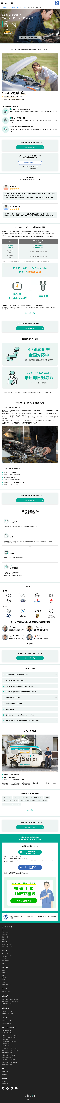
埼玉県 (3, 975)
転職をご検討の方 (6, 1004)
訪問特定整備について (7, 1064)
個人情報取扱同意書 (7, 1052)
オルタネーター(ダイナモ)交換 (10, 800)
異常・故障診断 (6, 960)
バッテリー (4, 958)
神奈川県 (4, 977)
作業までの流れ (6, 937)
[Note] (3, 1089)
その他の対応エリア (7, 984)
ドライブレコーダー (7, 956)
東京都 (3, 970)
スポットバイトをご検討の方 (9, 1001)
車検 (47, 797)
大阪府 (3, 982)
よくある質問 (5, 1071)
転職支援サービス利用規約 (8, 1059)
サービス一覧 (5, 953)
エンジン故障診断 (42, 800)
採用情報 (4, 1083)
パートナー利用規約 (7, 1033)
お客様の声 (4, 934)
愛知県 (3, 979)
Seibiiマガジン (5, 1021)
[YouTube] (16, 1089)
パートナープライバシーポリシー (10, 1048)
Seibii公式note (5, 1023)
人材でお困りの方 (6, 1011)
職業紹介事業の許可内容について (10, 1062)
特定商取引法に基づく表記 (8, 1055)
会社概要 (4, 1081)
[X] (7, 1089)
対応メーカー (5, 941)
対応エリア (4, 939)
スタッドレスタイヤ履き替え (21, 797)
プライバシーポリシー (7, 1045)
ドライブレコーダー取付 (36, 797)
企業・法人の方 (6, 992)
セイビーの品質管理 (7, 946)
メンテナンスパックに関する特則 (10, 1035)
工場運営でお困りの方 (7, 1013)
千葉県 (3, 972)
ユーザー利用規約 (6, 1030)
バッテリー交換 (7, 797)
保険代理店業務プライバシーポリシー (11, 1050)
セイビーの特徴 (6, 932)
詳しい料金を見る (30, 147)
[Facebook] (12, 1089)
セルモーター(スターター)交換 (27, 800)
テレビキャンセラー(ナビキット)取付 (11, 804)
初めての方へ (5, 930)
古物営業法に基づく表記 (8, 1057)
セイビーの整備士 (6, 944)
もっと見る (30, 810)
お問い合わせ (5, 1074)
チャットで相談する (30, 163)
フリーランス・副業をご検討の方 (10, 999)
